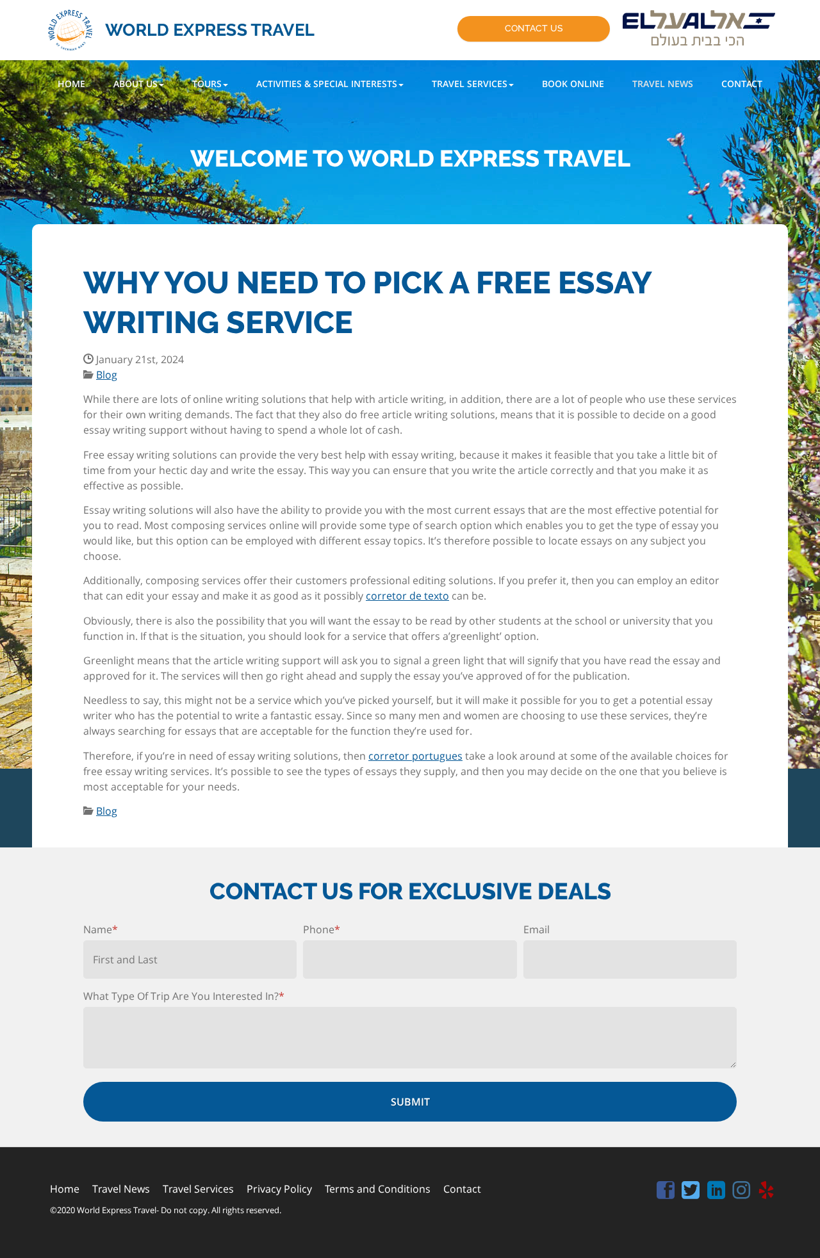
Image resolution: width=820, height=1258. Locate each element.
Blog (106, 375)
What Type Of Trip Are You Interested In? (183, 996)
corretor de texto (407, 596)
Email (536, 929)
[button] (139, 84)
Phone (321, 929)
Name (100, 929)
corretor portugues (415, 756)
